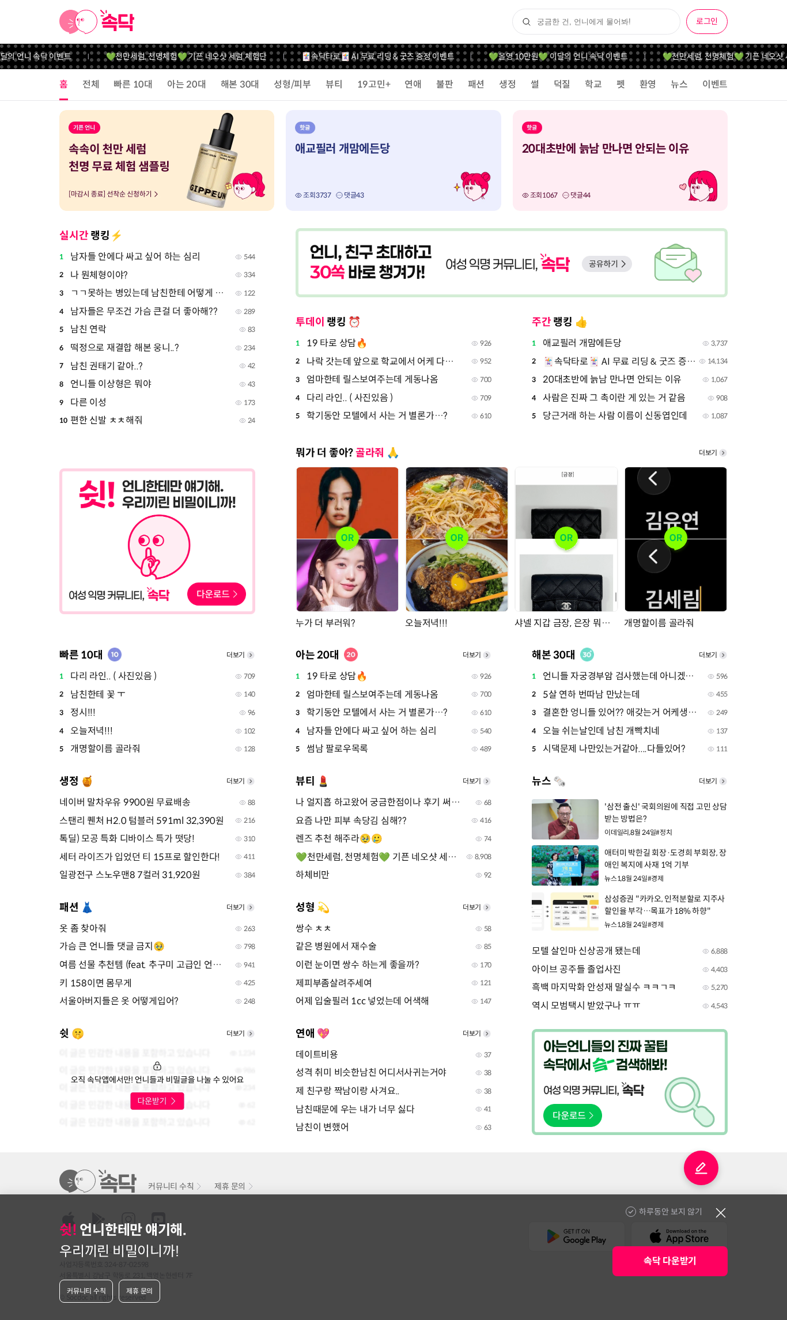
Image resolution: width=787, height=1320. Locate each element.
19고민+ (374, 84)
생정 (507, 84)
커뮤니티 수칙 (171, 1186)
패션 (476, 84)
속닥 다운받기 (670, 1261)
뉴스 (679, 84)
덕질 (562, 84)
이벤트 (715, 84)
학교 (593, 84)
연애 (413, 84)
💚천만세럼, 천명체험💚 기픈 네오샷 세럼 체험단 (170, 56)
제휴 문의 (229, 1186)
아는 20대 (186, 84)
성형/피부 (292, 84)
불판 (444, 84)
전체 (91, 84)
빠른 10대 (133, 84)
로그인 (707, 21)
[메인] (97, 22)
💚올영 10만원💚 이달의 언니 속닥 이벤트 (541, 56)
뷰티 (334, 84)
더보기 (708, 452)
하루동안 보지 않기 (670, 1211)
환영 (648, 84)
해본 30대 (240, 84)
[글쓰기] (701, 1168)
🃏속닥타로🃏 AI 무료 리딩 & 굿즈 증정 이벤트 (361, 56)
